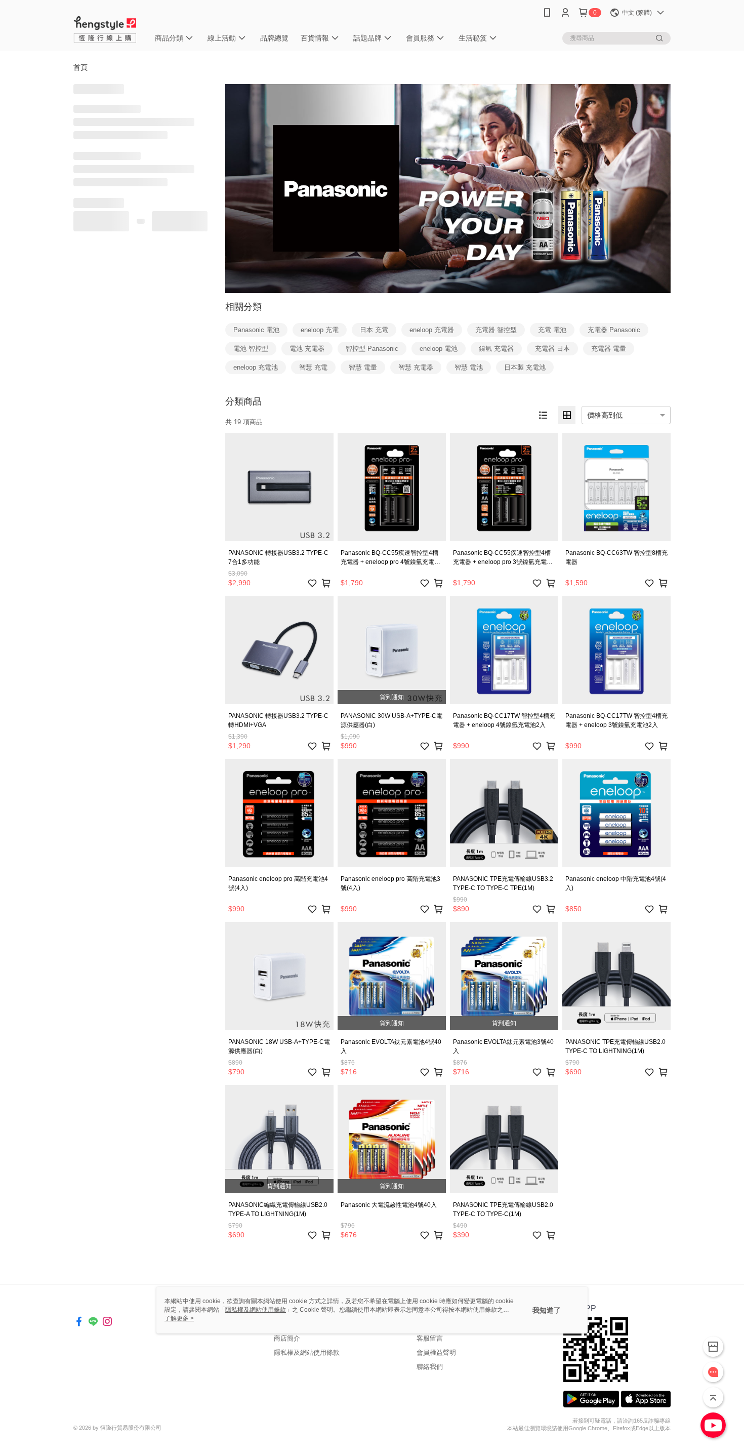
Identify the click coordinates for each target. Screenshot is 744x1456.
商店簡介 (287, 1338)
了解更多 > (179, 1318)
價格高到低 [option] (605, 415)
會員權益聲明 (436, 1352)
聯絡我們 (430, 1366)
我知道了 (546, 1310)
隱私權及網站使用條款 (307, 1352)
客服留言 (430, 1338)
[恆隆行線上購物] (105, 26)
